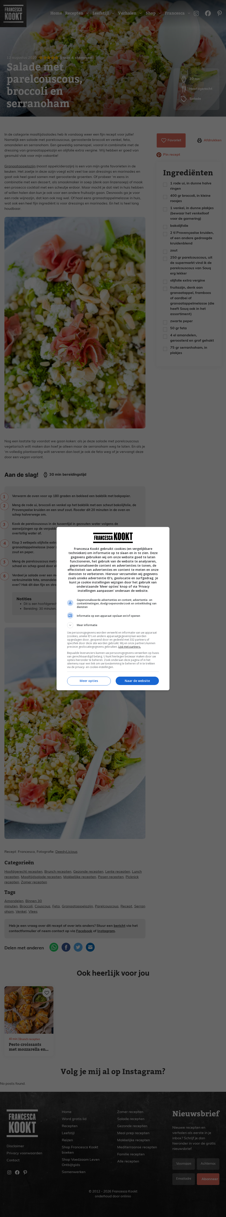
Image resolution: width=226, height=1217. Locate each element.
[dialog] (113, 608)
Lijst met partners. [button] (129, 647)
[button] (113, 625)
